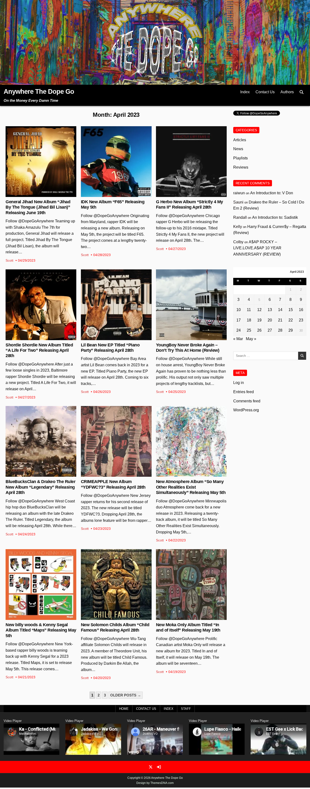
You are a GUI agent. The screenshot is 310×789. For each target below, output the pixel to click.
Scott (9, 260)
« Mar (238, 339)
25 (249, 330)
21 (280, 320)
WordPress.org (246, 410)
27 (270, 330)
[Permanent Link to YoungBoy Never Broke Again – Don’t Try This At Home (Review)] (191, 304)
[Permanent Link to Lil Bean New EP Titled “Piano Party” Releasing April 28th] (116, 304)
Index (245, 92)
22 (290, 320)
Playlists (240, 158)
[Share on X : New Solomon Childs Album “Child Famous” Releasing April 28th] (112, 617)
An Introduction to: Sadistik (275, 217)
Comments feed (246, 401)
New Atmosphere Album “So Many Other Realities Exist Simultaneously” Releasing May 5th (191, 487)
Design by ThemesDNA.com (155, 783)
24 (238, 330)
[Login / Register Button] (158, 767)
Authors (287, 92)
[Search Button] (301, 92)
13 (270, 310)
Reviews (191, 285)
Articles (239, 140)
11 (249, 310)
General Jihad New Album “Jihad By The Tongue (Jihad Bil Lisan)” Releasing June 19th (38, 207)
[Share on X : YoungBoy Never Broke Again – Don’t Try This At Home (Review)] (187, 337)
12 (259, 310)
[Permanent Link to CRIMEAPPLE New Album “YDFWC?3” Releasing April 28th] (116, 441)
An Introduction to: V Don (271, 193)
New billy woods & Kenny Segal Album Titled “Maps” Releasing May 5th (41, 630)
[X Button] (150, 767)
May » (251, 339)
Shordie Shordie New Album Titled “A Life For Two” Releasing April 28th (39, 350)
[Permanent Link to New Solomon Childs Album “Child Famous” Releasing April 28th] (116, 584)
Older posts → (125, 695)
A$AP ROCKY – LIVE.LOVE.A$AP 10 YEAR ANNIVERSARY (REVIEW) (257, 248)
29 (290, 330)
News (41, 142)
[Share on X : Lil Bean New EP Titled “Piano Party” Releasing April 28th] (112, 337)
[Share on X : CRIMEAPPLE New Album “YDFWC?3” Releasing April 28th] (112, 474)
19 (259, 320)
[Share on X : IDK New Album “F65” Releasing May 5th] (112, 194)
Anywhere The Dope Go (39, 91)
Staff (186, 709)
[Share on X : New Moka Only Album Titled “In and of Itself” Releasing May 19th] (187, 617)
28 (280, 330)
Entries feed (243, 392)
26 (259, 330)
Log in (238, 383)
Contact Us (265, 92)
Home (124, 709)
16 (301, 310)
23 (301, 320)
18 (249, 320)
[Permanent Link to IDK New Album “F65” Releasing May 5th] (116, 161)
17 (238, 320)
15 (290, 310)
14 (280, 310)
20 (270, 320)
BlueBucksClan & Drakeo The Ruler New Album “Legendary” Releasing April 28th (40, 487)
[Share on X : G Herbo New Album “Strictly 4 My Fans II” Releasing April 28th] (187, 194)
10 (238, 310)
